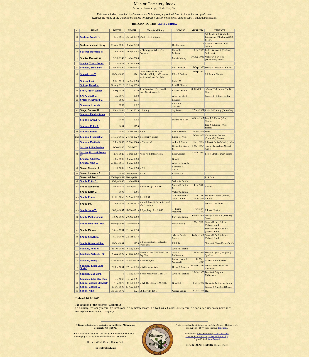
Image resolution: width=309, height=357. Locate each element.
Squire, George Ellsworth (94, 283)
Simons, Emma (88, 131)
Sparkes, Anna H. (89, 248)
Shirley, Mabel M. (89, 85)
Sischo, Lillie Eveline (92, 147)
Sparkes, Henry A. (90, 260)
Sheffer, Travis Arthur (92, 63)
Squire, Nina (87, 290)
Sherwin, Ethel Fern (91, 67)
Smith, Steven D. (89, 236)
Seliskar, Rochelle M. (92, 51)
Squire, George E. (90, 287)
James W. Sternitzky (218, 336)
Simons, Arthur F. (90, 119)
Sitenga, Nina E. (89, 163)
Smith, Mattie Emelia (91, 217)
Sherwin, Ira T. (88, 74)
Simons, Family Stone (92, 114)
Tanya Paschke (221, 333)
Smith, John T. (88, 210)
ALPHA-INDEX (167, 23)
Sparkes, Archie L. (90, 254)
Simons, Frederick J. (91, 137)
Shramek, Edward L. (91, 99)
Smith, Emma (88, 197)
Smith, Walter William (92, 243)
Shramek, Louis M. (91, 105)
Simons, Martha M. (90, 142)
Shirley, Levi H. (88, 81)
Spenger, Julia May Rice (93, 279)
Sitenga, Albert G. (90, 159)
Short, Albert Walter (91, 90)
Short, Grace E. (88, 96)
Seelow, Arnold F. (90, 37)
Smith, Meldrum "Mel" (92, 223)
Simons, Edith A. (89, 126)
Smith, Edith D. (89, 181)
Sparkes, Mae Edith (91, 273)
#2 (81, 155)
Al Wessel (215, 339)
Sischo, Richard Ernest (93, 152)
